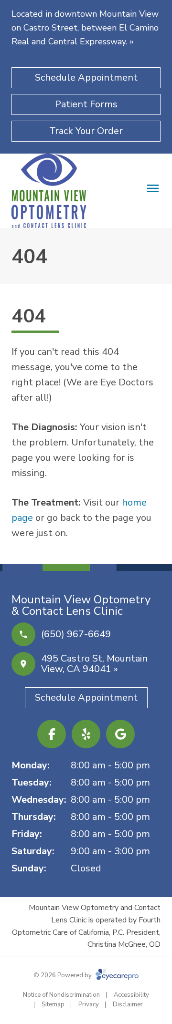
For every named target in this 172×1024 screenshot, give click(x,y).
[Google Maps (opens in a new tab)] (120, 734)
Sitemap (53, 1004)
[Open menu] (153, 188)
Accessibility (131, 995)
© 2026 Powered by (63, 975)
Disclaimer (128, 1004)
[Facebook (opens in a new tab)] (51, 734)
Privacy (88, 1004)
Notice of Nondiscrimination (61, 995)
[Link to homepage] (48, 191)
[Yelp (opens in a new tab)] (86, 734)
